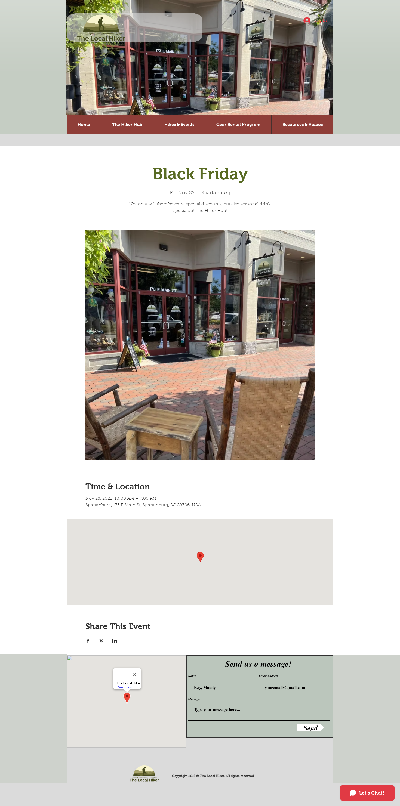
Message (194, 699)
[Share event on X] (101, 641)
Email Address (268, 676)
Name (192, 676)
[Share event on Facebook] (88, 641)
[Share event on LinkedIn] (114, 641)
